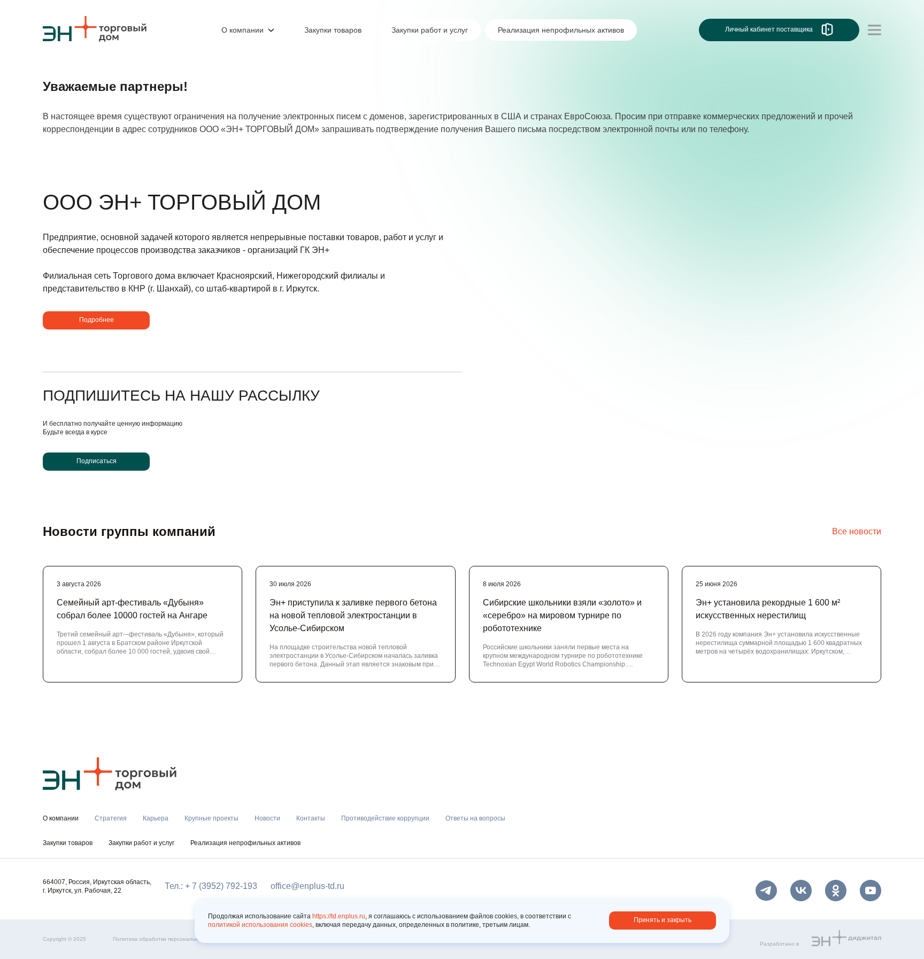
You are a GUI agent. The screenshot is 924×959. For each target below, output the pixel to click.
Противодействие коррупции (385, 818)
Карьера (155, 818)
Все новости (856, 531)
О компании (66, 72)
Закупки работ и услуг (141, 843)
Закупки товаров (68, 843)
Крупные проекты (211, 818)
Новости (267, 818)
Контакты (310, 818)
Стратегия (111, 818)
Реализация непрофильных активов (245, 843)
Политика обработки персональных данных (169, 939)
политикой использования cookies (260, 925)
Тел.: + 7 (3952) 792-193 (211, 886)
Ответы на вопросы (475, 818)
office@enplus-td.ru (307, 886)
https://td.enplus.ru (338, 916)
